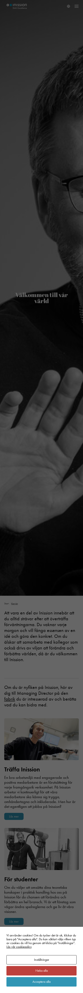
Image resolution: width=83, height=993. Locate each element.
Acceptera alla (41, 982)
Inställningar (41, 960)
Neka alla (41, 970)
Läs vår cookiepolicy (19, 947)
